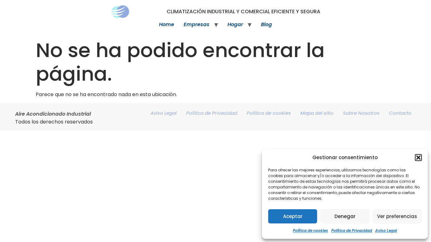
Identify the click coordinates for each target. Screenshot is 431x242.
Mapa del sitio (317, 113)
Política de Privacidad (351, 230)
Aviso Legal (386, 230)
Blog (266, 24)
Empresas (197, 24)
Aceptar (293, 216)
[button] (418, 157)
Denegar (345, 216)
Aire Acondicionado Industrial (53, 114)
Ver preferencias (397, 216)
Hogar (235, 24)
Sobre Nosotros (361, 113)
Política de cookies (310, 230)
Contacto (400, 113)
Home (166, 24)
